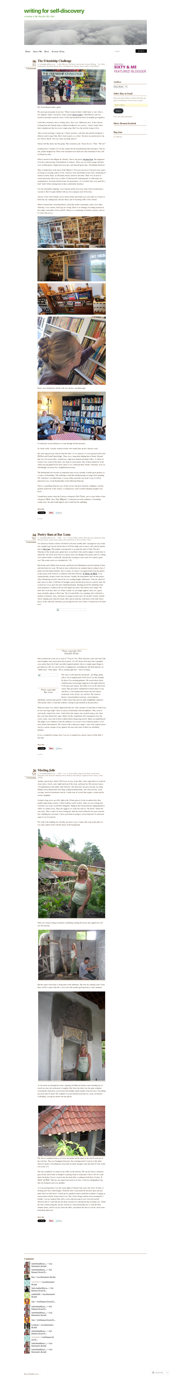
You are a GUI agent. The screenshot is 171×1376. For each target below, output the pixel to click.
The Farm (71, 64)
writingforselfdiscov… (39, 1263)
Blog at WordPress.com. (31, 1374)
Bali (60, 64)
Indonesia (98, 538)
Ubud (89, 540)
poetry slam (53, 540)
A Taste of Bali (72, 538)
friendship (50, 66)
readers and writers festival (67, 540)
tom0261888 (35, 1294)
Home (27, 51)
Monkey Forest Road (74, 775)
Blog (46, 51)
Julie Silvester (50, 775)
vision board (79, 64)
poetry (46, 540)
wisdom (87, 64)
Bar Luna (91, 538)
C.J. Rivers (35, 1325)
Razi (33, 1277)
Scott (91, 159)
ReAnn (86, 159)
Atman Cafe (82, 773)
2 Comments (31, 542)
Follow (118, 111)
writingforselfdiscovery (47, 64)
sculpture (85, 775)
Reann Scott (58, 66)
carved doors (95, 773)
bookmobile (42, 66)
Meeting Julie (46, 770)
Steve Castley (84, 66)
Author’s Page (58, 51)
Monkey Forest (61, 775)
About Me (37, 51)
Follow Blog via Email (123, 93)
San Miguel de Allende (71, 66)
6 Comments (31, 68)
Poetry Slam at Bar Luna (54, 534)
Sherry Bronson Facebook (125, 123)
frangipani (41, 775)
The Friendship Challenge (54, 60)
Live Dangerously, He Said (46, 1277)
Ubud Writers (94, 66)
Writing (93, 64)
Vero (33, 1301)
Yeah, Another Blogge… (39, 1288)
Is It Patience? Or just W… (46, 1301)
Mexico (65, 64)
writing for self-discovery (54, 11)
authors (80, 538)
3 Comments (31, 778)
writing (40, 777)
